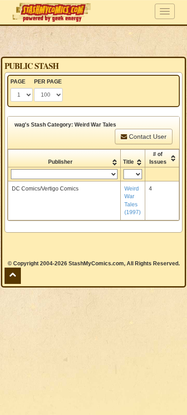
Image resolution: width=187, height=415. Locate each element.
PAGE (17, 81)
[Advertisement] (93, 40)
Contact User (147, 136)
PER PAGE (48, 81)
